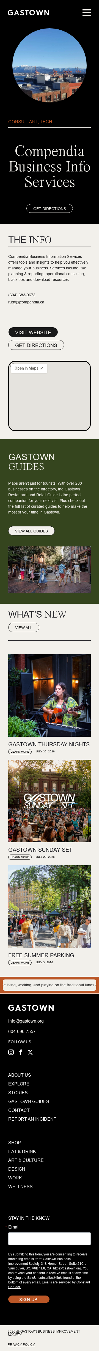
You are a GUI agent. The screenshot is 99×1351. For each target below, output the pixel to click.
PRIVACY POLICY (21, 1344)
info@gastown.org (26, 1020)
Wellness (20, 1186)
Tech (46, 121)
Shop (14, 1142)
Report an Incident (18, 1118)
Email (14, 1227)
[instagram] (11, 1052)
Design (16, 1168)
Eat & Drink (22, 1151)
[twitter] (30, 1052)
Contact (18, 1110)
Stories (18, 1092)
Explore (18, 1083)
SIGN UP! (28, 1299)
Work (15, 1177)
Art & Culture (26, 1160)
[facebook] (20, 1052)
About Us (18, 1075)
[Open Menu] (86, 12)
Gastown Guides (18, 1101)
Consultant (23, 121)
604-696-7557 (22, 1031)
